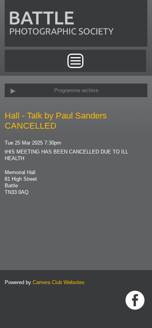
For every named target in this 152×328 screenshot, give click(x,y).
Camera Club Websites (59, 282)
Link (135, 300)
